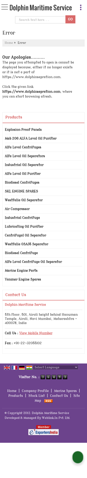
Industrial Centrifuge (22, 218)
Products (13, 117)
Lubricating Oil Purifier (24, 226)
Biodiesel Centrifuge (21, 253)
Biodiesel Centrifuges (22, 182)
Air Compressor (17, 209)
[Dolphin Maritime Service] (41, 9)
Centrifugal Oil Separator (25, 235)
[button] (35, 333)
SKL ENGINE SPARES (21, 191)
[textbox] (41, 19)
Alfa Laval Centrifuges (23, 147)
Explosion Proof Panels (23, 129)
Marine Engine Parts (21, 270)
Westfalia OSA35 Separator (26, 244)
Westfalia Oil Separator (24, 200)
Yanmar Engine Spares (23, 279)
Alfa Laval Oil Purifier (23, 173)
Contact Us (59, 396)
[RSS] (48, 400)
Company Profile (35, 391)
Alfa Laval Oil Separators (25, 156)
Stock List (36, 396)
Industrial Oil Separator (24, 165)
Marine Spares (65, 391)
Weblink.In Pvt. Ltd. (56, 418)
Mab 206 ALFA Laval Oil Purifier (31, 138)
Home (9, 43)
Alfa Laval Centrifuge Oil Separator (33, 262)
